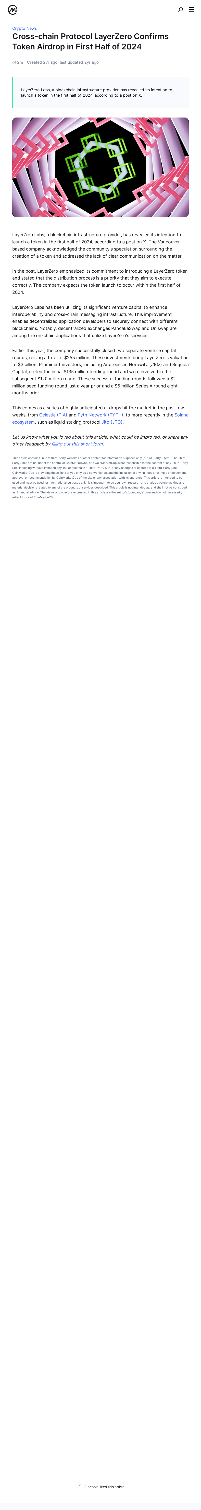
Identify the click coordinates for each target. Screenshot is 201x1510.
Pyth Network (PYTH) (100, 414)
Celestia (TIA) (53, 414)
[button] (191, 10)
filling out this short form (77, 443)
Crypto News (24, 28)
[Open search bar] (180, 10)
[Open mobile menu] (191, 10)
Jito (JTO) (112, 422)
